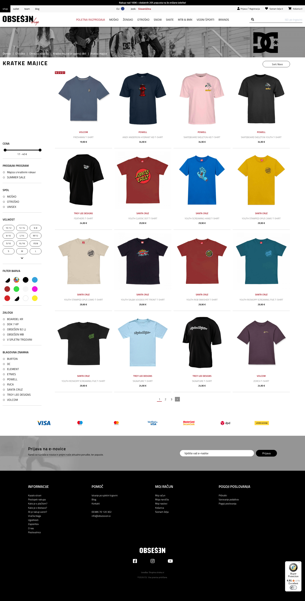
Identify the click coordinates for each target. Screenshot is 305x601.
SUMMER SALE (16, 177)
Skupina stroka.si (156, 572)
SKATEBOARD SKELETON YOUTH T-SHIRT (261, 137)
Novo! (60, 72)
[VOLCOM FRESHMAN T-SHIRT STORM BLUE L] (83, 98)
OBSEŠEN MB (15, 334)
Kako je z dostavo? (37, 508)
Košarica (159, 508)
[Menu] (299, 563)
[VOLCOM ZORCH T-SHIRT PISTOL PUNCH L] (261, 342)
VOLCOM (12, 400)
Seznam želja (162, 512)
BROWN (7, 289)
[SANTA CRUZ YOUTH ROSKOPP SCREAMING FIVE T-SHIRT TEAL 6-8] (261, 261)
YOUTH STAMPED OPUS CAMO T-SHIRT (261, 218)
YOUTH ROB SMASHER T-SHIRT (202, 299)
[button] (144, 8)
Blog (37, 9)
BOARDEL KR (15, 319)
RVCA (10, 384)
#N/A (7, 280)
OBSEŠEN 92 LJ (16, 329)
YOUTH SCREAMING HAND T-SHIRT (202, 218)
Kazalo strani (34, 495)
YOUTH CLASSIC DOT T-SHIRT (142, 218)
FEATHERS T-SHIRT (83, 218)
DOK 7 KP (13, 324)
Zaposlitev (33, 524)
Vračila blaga (34, 516)
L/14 (22, 235)
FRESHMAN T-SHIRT (83, 137)
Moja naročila (162, 499)
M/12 (35, 235)
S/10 (8, 243)
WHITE (25, 298)
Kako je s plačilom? (37, 503)
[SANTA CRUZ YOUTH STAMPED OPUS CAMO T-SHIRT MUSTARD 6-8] (261, 180)
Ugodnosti (33, 520)
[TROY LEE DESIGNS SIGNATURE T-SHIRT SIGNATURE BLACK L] (202, 342)
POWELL (12, 379)
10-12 (8, 227)
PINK (35, 289)
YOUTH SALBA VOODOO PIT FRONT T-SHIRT (143, 299)
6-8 (35, 227)
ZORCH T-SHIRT (261, 381)
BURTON (12, 359)
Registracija (254, 8)
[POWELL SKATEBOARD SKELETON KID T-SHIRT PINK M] (202, 98)
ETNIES (11, 374)
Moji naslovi (161, 503)
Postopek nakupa (37, 499)
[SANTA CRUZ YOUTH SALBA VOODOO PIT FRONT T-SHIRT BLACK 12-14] (142, 261)
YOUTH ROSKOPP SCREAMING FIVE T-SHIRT (261, 299)
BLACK (25, 280)
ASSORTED (16, 280)
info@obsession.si (101, 516)
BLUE (35, 280)
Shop (5, 9)
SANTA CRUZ (15, 389)
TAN (16, 298)
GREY (25, 289)
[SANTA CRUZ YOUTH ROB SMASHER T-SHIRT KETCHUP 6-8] (202, 261)
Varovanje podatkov (229, 499)
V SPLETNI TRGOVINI (19, 339)
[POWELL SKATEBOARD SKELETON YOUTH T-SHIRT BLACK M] (261, 98)
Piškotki (223, 495)
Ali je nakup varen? (37, 512)
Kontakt (96, 503)
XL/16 (22, 243)
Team (27, 9)
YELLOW (35, 298)
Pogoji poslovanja (227, 503)
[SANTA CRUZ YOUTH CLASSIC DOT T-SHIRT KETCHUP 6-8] (142, 180)
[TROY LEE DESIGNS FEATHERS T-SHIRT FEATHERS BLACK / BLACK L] (83, 180)
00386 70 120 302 (102, 512)
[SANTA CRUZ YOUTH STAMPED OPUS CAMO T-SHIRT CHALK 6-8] (83, 261)
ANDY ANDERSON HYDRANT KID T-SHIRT (142, 137)
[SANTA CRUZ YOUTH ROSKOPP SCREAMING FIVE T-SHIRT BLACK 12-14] (83, 342)
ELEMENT (13, 369)
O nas (31, 528)
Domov (7, 53)
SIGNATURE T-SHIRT (143, 381)
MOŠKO (11, 196)
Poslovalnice (34, 532)
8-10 (8, 235)
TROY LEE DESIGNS (19, 394)
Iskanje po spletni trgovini (105, 495)
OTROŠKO (13, 202)
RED (7, 298)
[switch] (293, 587)
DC (8, 364)
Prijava (244, 8)
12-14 (22, 227)
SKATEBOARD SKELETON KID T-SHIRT (202, 137)
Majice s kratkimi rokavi (21, 172)
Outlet (16, 9)
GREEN (16, 289)
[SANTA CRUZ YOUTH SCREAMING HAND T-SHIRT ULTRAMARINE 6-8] (202, 180)
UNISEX (11, 207)
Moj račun (160, 495)
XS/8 (35, 243)
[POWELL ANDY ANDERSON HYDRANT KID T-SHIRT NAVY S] (142, 98)
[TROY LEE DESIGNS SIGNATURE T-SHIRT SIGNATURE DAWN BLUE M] (142, 342)
